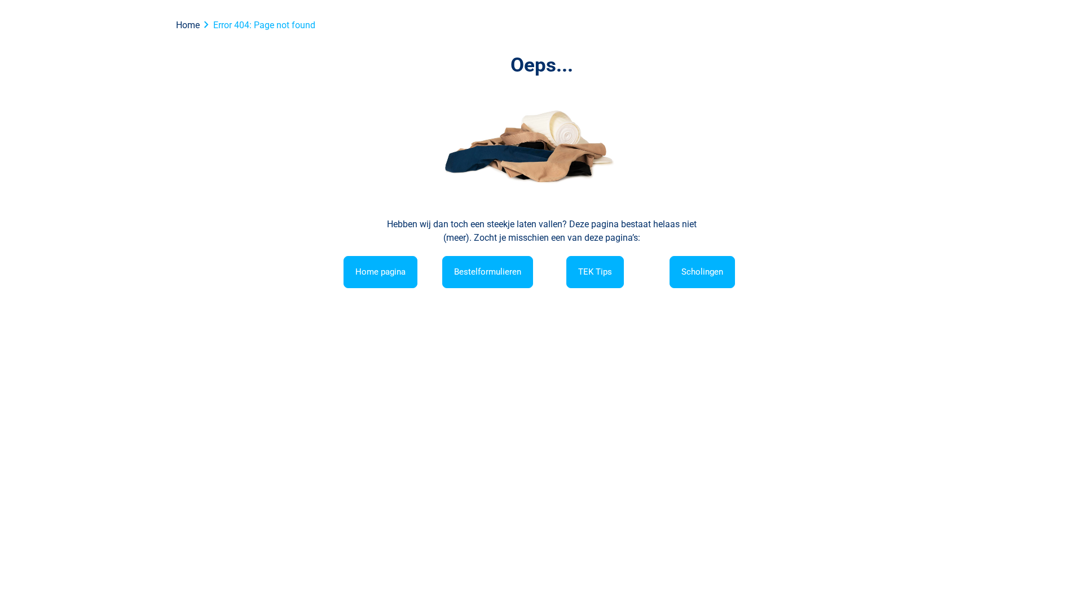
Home (188, 25)
